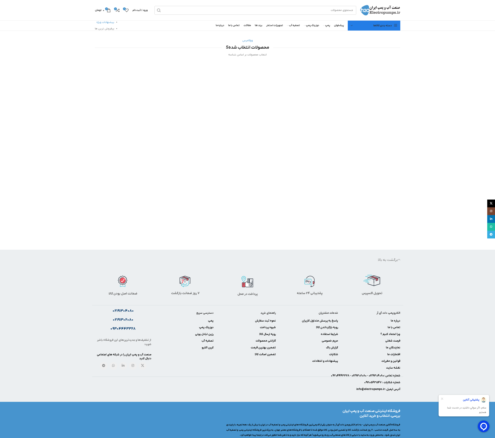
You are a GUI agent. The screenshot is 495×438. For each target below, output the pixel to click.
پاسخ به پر (332, 321)
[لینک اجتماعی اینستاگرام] (133, 366)
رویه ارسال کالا (267, 334)
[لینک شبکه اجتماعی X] (142, 366)
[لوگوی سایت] (380, 10)
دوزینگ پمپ (206, 327)
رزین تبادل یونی (204, 334)
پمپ (211, 321)
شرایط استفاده (329, 334)
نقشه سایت (393, 368)
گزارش (334, 348)
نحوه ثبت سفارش (265, 321)
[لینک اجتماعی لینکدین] (123, 366)
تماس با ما (394, 327)
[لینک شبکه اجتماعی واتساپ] (113, 366)
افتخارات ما (393, 354)
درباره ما (395, 321)
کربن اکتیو (208, 348)
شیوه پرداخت (268, 327)
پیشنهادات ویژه (105, 22)
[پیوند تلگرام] (104, 366)
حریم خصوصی (330, 341)
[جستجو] (158, 10)
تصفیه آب (208, 341)
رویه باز (334, 327)
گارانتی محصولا (267, 341)
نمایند (396, 348)
